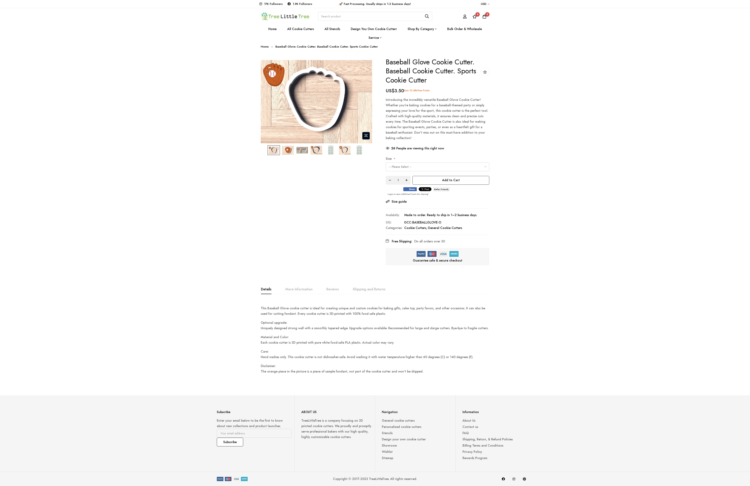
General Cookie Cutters (445, 228)
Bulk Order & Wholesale (464, 29)
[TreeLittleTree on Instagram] (514, 479)
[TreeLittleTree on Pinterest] (524, 479)
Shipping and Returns (369, 289)
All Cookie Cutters (300, 29)
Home (272, 29)
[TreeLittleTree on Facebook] (503, 479)
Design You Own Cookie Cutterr (374, 29)
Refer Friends (441, 189)
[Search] (427, 16)
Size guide (399, 201)
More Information (298, 289)
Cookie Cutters (415, 228)
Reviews (332, 289)
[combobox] (375, 16)
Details (266, 289)
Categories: (394, 228)
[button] (486, 4)
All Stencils (332, 29)
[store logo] (285, 16)
